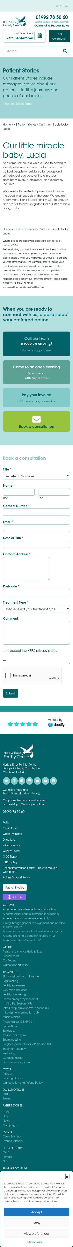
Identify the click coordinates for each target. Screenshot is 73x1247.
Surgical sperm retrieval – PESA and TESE (27, 1044)
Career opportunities (15, 965)
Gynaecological (13, 1058)
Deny (36, 1223)
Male (6, 1152)
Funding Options (13, 1078)
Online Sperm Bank (14, 1035)
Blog (5, 1116)
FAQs (6, 822)
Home (7, 124)
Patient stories (12, 1105)
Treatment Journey (14, 1049)
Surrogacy (9, 1030)
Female (7, 1157)
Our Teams (9, 960)
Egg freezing (10, 981)
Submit (10, 693)
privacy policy (46, 650)
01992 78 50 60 (52, 16)
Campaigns (10, 1125)
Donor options (13, 1089)
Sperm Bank (10, 1026)
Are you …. (10, 905)
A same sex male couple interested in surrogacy (32, 931)
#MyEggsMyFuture (15, 1168)
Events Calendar (13, 1141)
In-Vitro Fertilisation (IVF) (17, 1003)
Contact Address (17, 554)
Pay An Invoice (14, 887)
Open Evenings (12, 1136)
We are (7, 947)
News (6, 1120)
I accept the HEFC (32, 650)
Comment (10, 618)
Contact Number (17, 506)
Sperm (7, 1098)
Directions (9, 839)
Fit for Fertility (13, 1148)
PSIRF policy (10, 862)
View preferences (36, 1233)
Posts (6, 1112)
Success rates (11, 956)
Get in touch (10, 828)
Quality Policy (11, 851)
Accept (36, 1212)
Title (7, 469)
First (5, 498)
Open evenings (12, 834)
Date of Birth (13, 538)
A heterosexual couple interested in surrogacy (31, 914)
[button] (67, 1176)
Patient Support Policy (16, 877)
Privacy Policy (34, 1242)
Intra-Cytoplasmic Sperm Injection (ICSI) (27, 1008)
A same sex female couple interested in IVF (29, 935)
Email (8, 522)
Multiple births (11, 1017)
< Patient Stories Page (17, 103)
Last (41, 498)
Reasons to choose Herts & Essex (22, 951)
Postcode (11, 586)
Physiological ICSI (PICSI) (18, 1021)
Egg (5, 1094)
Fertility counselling (14, 994)
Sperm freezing (12, 1039)
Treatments (10, 972)
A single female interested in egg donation (29, 909)
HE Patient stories (25, 124)
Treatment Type (15, 602)
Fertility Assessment (14, 985)
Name (9, 485)
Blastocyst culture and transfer (21, 976)
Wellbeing (9, 1053)
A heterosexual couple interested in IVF (27, 918)
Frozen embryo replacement (20, 999)
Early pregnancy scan (16, 1062)
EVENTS (7, 1132)
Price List (8, 1073)
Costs (7, 1069)
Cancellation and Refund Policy (23, 1082)
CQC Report (10, 856)
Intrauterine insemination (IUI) (21, 1012)
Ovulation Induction (15, 990)
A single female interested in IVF (22, 940)
